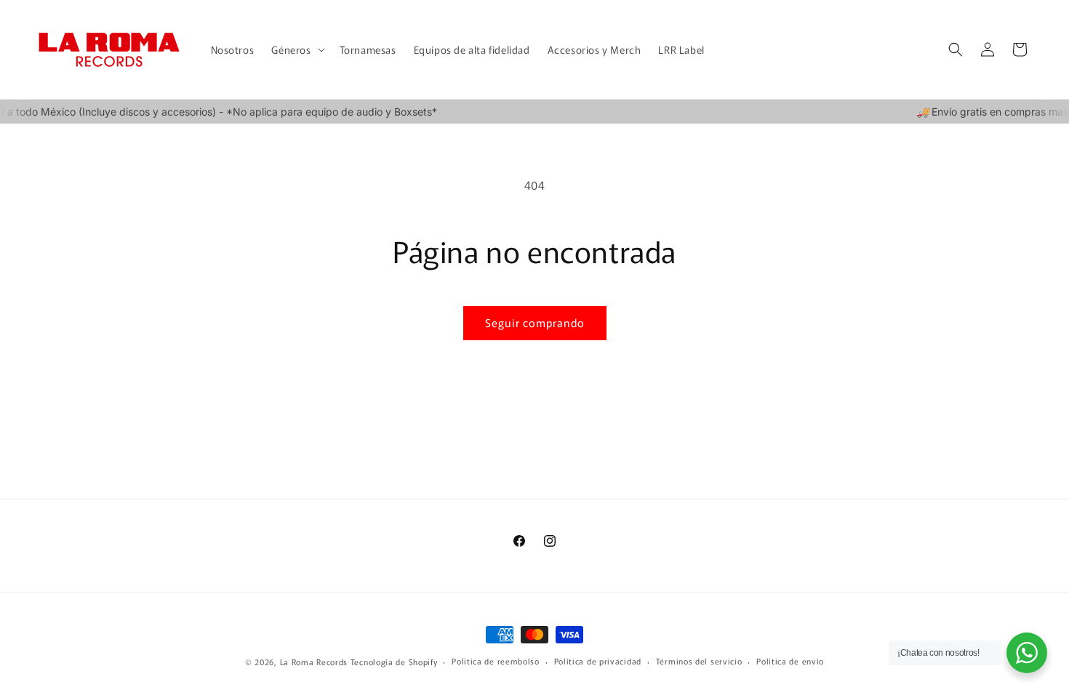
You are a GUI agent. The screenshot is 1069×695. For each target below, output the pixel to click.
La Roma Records (314, 661)
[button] (296, 49)
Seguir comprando (535, 322)
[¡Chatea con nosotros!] (1026, 652)
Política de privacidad (597, 661)
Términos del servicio (699, 661)
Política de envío (790, 661)
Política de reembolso (496, 661)
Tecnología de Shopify (394, 661)
